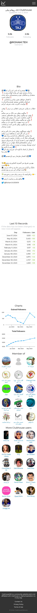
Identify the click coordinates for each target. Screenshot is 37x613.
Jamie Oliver (6, 496)
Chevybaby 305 (6, 469)
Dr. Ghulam (31, 454)
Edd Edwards (18, 468)
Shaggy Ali (6, 508)
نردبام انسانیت (6, 422)
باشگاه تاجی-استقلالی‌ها (30, 395)
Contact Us (18, 601)
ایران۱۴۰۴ (31, 366)
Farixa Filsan (18, 482)
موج (31, 408)
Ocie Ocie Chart (18, 441)
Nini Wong (30, 496)
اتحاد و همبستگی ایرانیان (18, 409)
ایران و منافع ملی (6, 367)
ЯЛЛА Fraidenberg (6, 455)
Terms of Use (18, 607)
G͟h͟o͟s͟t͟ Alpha (18, 496)
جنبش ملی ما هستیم (6, 381)
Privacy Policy (18, 604)
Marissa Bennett (30, 441)
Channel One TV (30, 381)
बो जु (18, 454)
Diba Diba (30, 468)
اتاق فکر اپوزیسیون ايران (6, 409)
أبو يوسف (6, 482)
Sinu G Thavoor (30, 483)
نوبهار (6, 394)
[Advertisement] (18, 66)
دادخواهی (30, 422)
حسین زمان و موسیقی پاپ (18, 423)
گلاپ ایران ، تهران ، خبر (18, 381)
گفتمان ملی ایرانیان (18, 395)
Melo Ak (6, 440)
